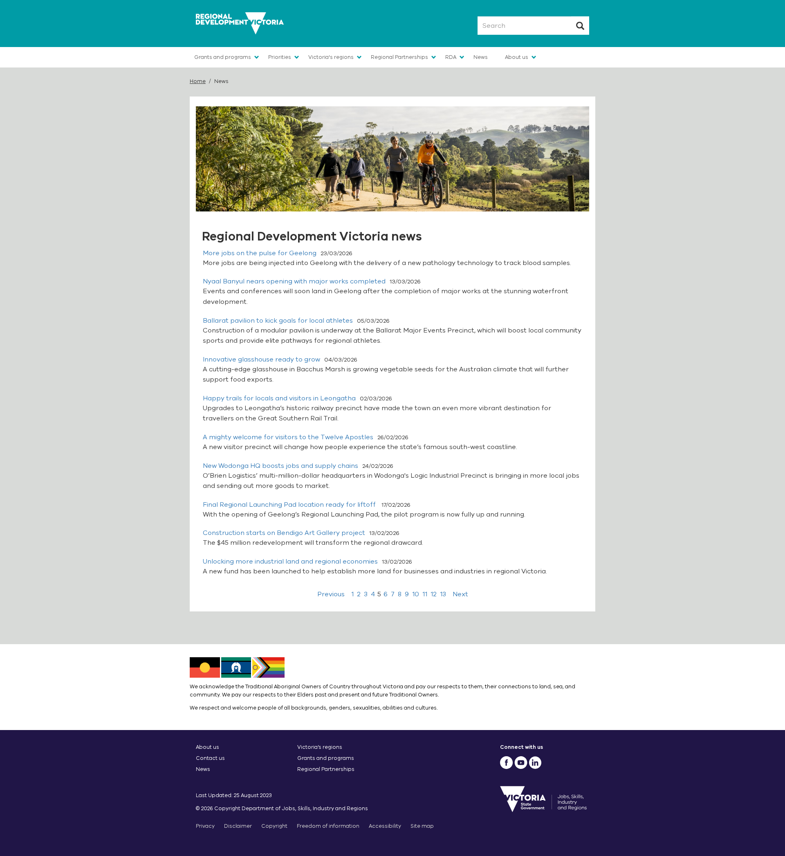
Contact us (210, 758)
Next (460, 594)
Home (198, 81)
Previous (331, 594)
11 (424, 594)
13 (443, 594)
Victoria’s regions (319, 747)
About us (516, 57)
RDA (450, 57)
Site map (422, 825)
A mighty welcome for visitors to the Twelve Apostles (288, 437)
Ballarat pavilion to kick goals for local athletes (278, 320)
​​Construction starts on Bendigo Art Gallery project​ (284, 532)
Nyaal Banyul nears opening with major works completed (294, 281)
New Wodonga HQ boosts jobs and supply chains (280, 465)
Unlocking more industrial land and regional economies (290, 561)
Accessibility (385, 825)
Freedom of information (328, 825)
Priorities (279, 57)
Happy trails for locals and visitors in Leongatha (279, 398)
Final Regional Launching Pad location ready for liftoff (290, 504)
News (480, 57)
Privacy (205, 825)
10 (415, 594)
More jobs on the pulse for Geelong (259, 253)
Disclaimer (238, 825)
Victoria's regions (331, 57)
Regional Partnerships (399, 57)
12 (434, 594)
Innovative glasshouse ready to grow (261, 359)
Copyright (274, 825)
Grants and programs (222, 57)
